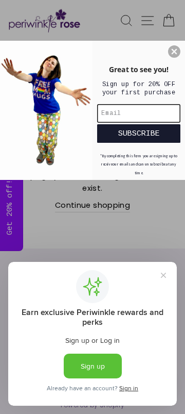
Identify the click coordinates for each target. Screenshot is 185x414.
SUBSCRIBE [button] (139, 133)
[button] (174, 51)
